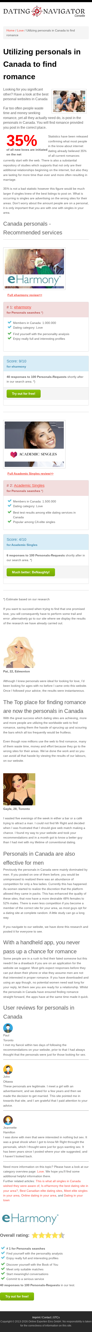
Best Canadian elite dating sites (41, 1190)
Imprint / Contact (41, 1317)
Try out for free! (23, 393)
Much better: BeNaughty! (31, 572)
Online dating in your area (38, 1195)
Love (20, 30)
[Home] (44, 16)
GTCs (56, 1317)
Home (10, 30)
